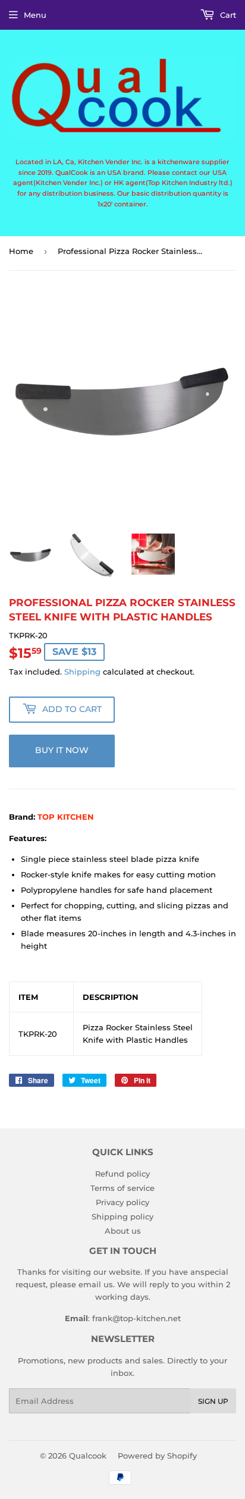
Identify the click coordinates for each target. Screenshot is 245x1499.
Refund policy (122, 1173)
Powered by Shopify (157, 1455)
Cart (227, 15)
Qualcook (87, 1455)
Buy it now (62, 750)
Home (21, 251)
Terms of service (122, 1188)
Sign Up (213, 1401)
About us (123, 1230)
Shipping (82, 671)
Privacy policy (122, 1202)
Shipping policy (122, 1216)
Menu (35, 15)
